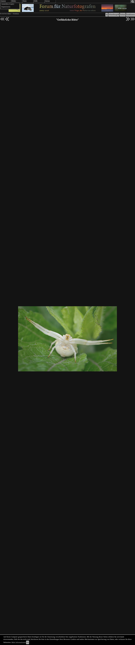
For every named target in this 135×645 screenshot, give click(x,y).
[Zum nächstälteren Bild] (132, 19)
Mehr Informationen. (18, 642)
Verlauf (122, 14)
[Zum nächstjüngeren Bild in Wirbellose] (7, 19)
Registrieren (5, 7)
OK (27, 642)
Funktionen (130, 14)
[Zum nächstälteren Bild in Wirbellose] (128, 19)
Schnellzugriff (114, 14)
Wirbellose (16, 14)
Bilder (9, 14)
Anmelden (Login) (7, 4)
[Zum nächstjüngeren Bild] (2, 19)
